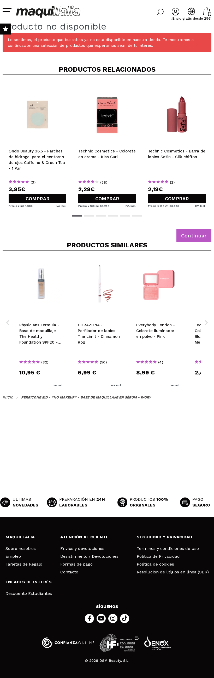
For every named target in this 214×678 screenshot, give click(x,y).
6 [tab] (137, 215)
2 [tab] (89, 215)
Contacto (69, 572)
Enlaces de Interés (28, 581)
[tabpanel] (37, 144)
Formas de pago (76, 564)
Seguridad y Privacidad (164, 536)
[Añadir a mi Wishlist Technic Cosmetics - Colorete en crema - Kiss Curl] (107, 87)
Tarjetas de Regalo (23, 564)
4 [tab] (113, 215)
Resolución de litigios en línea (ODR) (173, 572)
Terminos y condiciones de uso (168, 548)
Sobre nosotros (20, 548)
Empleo (13, 556)
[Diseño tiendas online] (158, 643)
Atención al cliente (84, 536)
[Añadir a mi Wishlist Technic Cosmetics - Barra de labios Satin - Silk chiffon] (177, 87)
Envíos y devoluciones (82, 548)
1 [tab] (77, 215)
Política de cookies (155, 564)
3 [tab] (101, 215)
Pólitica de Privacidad (158, 556)
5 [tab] (125, 215)
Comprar (38, 198)
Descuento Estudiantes (28, 593)
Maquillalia (20, 536)
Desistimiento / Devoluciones (89, 556)
